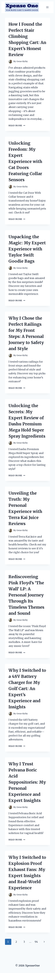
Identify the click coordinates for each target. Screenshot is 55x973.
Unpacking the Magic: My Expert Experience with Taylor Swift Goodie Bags (27, 249)
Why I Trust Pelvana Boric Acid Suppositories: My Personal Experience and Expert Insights (27, 782)
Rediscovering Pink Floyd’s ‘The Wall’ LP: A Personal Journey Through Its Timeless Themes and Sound (26, 595)
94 (36, 941)
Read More (17, 125)
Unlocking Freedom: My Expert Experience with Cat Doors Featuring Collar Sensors (25, 161)
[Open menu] (47, 7)
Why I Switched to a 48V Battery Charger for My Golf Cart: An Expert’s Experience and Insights (27, 689)
